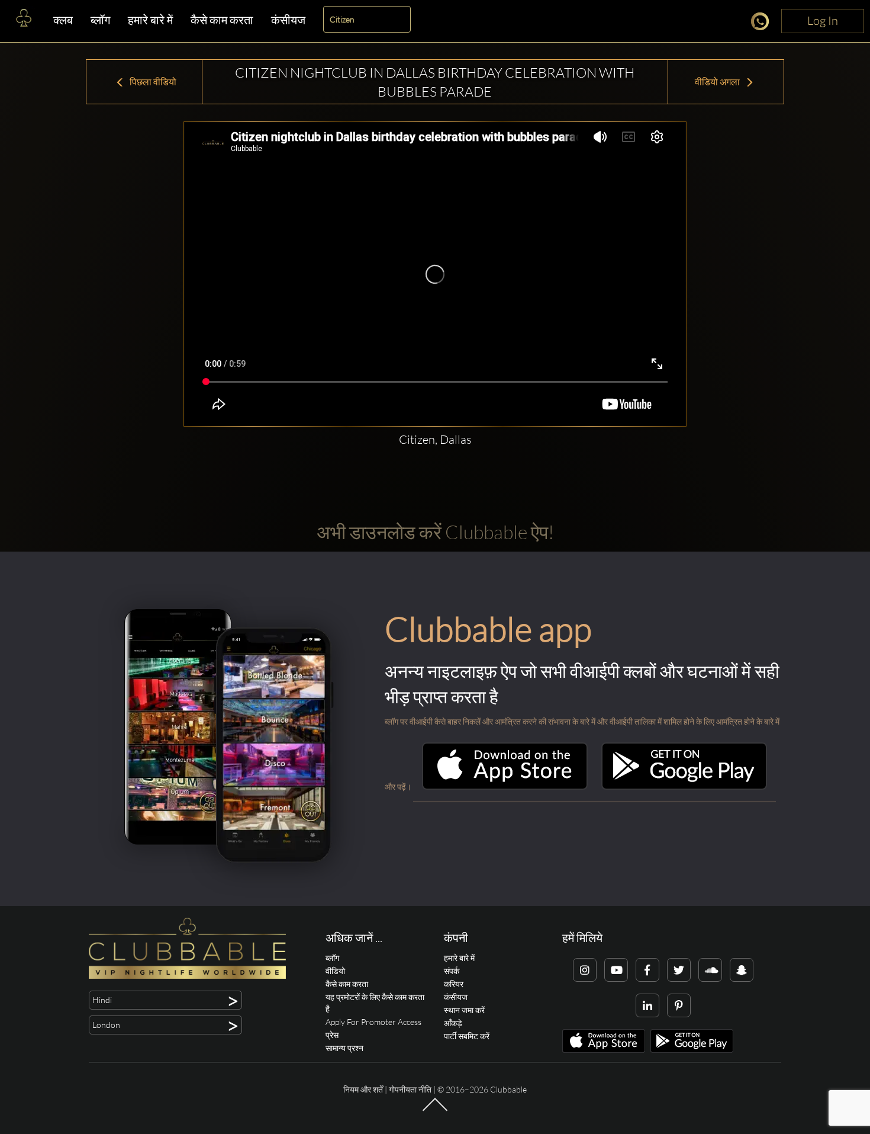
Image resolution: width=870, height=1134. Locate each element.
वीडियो (335, 971)
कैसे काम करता (222, 19)
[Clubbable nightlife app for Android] (684, 786)
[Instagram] (585, 970)
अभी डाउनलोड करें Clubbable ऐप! (435, 531)
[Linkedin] (647, 1005)
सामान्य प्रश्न (344, 1048)
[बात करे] (763, 23)
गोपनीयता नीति (410, 1089)
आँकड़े (453, 1023)
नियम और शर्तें (363, 1089)
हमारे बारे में (150, 19)
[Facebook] (647, 970)
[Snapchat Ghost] (741, 970)
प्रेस (332, 1035)
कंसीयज (288, 19)
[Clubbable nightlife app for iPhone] (505, 786)
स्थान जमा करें (464, 1010)
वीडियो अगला (718, 82)
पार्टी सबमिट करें (466, 1036)
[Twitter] (679, 970)
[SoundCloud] (710, 970)
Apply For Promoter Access (373, 1022)
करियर (453, 984)
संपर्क (451, 971)
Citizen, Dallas (435, 439)
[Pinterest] (679, 1005)
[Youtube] (616, 970)
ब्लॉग (100, 19)
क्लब (63, 19)
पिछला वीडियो (152, 82)
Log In (822, 20)
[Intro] (435, 1110)
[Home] (23, 21)
